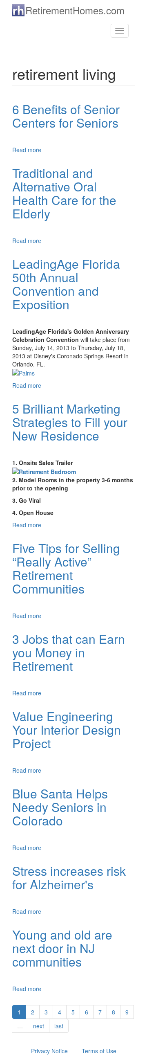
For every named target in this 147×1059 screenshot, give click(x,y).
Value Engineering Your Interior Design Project (66, 729)
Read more (26, 150)
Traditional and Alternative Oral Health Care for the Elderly (64, 193)
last (58, 1026)
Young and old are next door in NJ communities (62, 948)
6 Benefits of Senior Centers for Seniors (66, 115)
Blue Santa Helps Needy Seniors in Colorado (60, 807)
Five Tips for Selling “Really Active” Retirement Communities (66, 568)
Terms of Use (99, 1051)
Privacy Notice (49, 1051)
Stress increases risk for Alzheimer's (69, 877)
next (38, 1026)
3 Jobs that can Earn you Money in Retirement (68, 652)
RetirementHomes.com (75, 10)
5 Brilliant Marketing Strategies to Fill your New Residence (69, 422)
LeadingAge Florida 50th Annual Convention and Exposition (66, 284)
